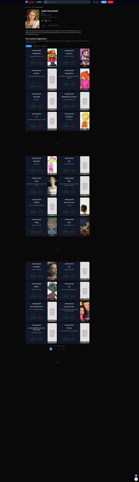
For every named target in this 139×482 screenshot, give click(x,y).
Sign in (104, 2)
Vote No (40, 63)
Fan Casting (28, 7)
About (43, 25)
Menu (40, 2)
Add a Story (96, 2)
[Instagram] (42, 20)
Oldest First (44, 46)
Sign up (110, 2)
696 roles (48, 41)
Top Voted (28, 46)
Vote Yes (33, 63)
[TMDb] (49, 20)
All (44, 2)
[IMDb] (46, 20)
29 (59, 349)
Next (63, 349)
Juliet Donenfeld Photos (53, 25)
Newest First (36, 46)
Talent (33, 7)
